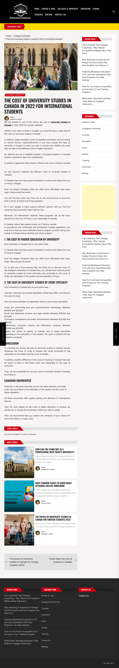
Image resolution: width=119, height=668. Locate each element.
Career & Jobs (48, 9)
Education (86, 9)
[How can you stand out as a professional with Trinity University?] (19, 462)
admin (12, 117)
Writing (49, 14)
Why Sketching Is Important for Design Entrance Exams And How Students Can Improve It (96, 62)
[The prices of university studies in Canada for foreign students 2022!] (19, 530)
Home (37, 9)
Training (39, 14)
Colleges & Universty (68, 9)
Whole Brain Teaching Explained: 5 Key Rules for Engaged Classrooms (96, 101)
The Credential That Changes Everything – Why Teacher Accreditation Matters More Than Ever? (96, 49)
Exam (84, 147)
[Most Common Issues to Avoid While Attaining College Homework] (19, 496)
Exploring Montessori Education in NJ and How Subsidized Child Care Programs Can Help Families (96, 76)
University (86, 167)
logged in (17, 434)
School (96, 9)
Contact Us (60, 14)
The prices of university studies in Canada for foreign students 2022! (53, 518)
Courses (85, 135)
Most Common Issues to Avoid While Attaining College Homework (53, 484)
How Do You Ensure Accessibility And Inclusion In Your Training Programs (96, 89)
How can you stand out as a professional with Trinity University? (54, 451)
